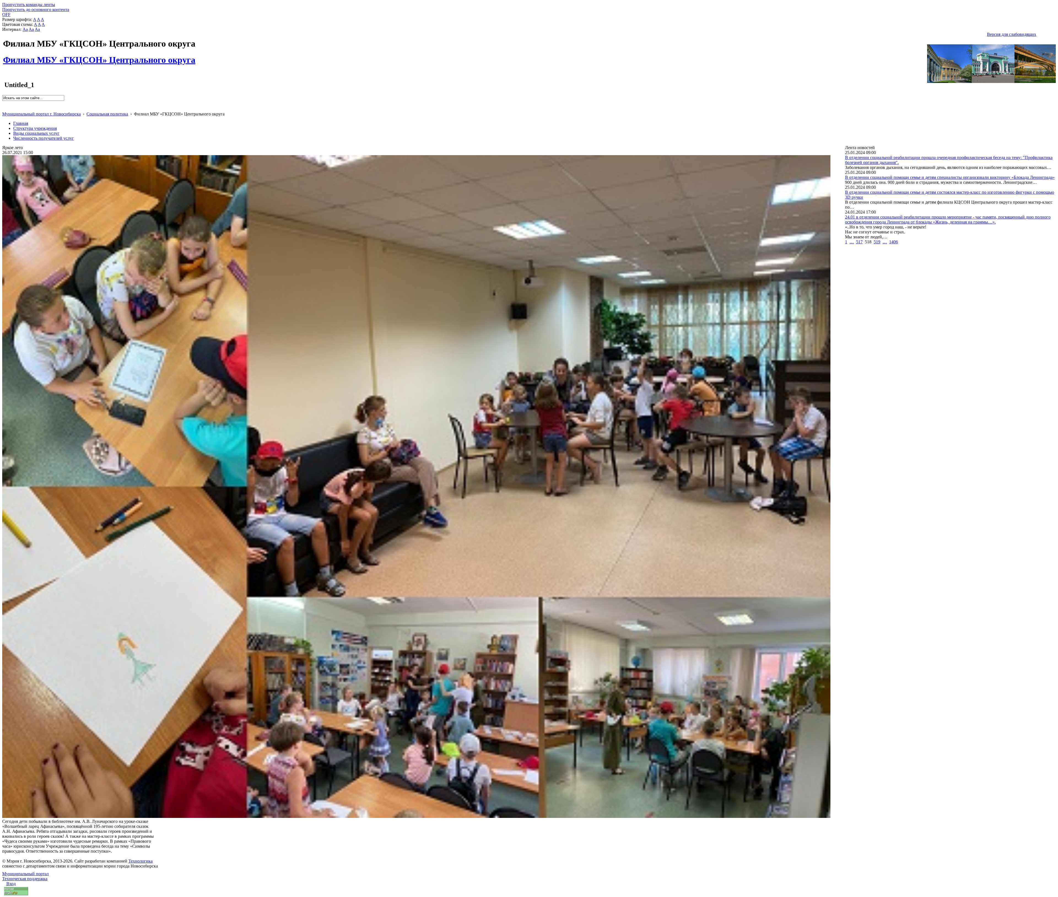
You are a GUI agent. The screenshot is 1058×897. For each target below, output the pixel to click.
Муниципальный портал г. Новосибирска (41, 114)
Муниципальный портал (25, 873)
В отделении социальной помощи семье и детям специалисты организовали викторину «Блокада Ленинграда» (950, 177)
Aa (25, 29)
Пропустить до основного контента (35, 9)
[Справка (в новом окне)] (4, 108)
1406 (893, 241)
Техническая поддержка (24, 878)
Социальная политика (107, 114)
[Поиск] (4, 103)
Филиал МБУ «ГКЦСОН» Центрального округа (99, 57)
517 (859, 241)
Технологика (140, 861)
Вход (11, 883)
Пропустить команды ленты (28, 4)
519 (877, 241)
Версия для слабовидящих (1011, 34)
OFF (6, 14)
